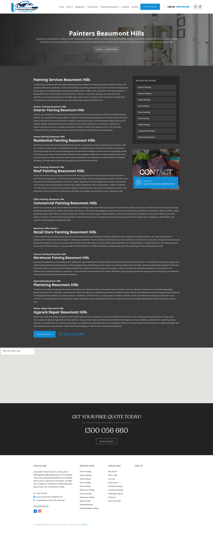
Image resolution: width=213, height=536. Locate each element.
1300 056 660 (74, 334)
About (68, 7)
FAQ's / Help (112, 475)
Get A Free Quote (150, 7)
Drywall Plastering (86, 505)
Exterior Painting (144, 93)
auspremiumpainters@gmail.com (159, 183)
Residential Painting (115, 486)
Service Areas (113, 482)
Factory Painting (85, 494)
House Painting (144, 100)
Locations (125, 7)
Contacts (134, 7)
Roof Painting (143, 106)
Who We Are (112, 471)
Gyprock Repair (85, 501)
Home (61, 7)
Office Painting (144, 124)
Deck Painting (143, 118)
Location (99, 49)
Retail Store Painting (87, 490)
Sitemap (84, 525)
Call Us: (178, 6)
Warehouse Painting (87, 497)
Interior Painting (144, 87)
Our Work (111, 479)
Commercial (92, 7)
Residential (79, 7)
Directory (37, 528)
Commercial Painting (146, 131)
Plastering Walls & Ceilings (89, 508)
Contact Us (112, 497)
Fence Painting (144, 112)
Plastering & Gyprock (109, 7)
